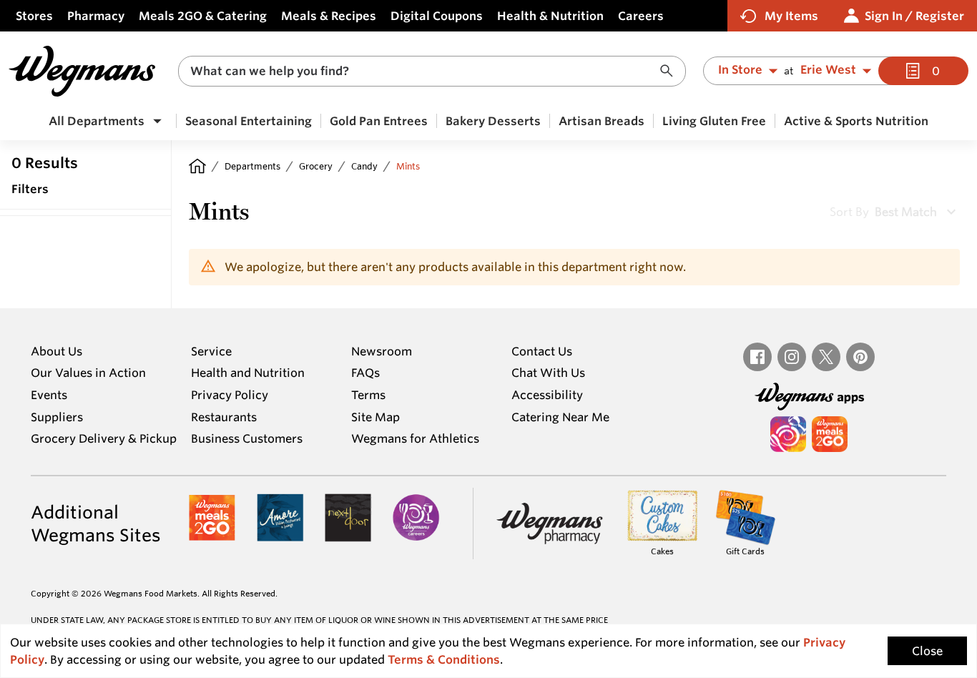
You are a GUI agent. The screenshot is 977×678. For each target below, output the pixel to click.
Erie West (828, 70)
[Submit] (670, 71)
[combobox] (432, 71)
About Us (56, 351)
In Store (740, 70)
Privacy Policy (229, 395)
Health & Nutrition (550, 16)
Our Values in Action (88, 372)
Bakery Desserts (493, 121)
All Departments (96, 121)
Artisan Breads (601, 121)
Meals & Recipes (328, 16)
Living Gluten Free (714, 121)
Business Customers (247, 438)
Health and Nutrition (248, 372)
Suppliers (57, 417)
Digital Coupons (437, 16)
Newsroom (381, 351)
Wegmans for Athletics (415, 438)
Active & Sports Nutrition (856, 121)
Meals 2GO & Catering (203, 16)
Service (211, 351)
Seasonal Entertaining (248, 121)
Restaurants (224, 417)
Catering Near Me (560, 417)
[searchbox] (422, 71)
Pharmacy (95, 16)
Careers (641, 16)
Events (49, 395)
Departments (252, 166)
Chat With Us (548, 372)
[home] (197, 166)
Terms (368, 395)
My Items (791, 16)
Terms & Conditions (444, 659)
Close (927, 651)
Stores (34, 16)
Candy (364, 166)
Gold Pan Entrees (379, 121)
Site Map (375, 417)
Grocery (316, 166)
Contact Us (541, 351)
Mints (408, 166)
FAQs (365, 372)
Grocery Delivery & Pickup (104, 438)
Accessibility (547, 395)
